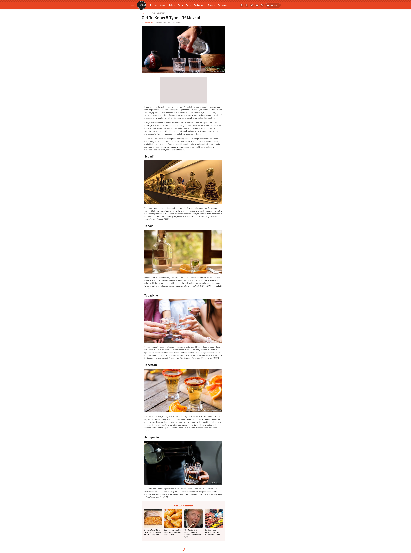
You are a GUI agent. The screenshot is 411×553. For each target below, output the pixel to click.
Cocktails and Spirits (157, 13)
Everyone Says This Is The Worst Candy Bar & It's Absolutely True (153, 532)
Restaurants (199, 5)
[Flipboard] (246, 5)
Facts (180, 5)
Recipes (153, 5)
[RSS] (262, 5)
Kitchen (171, 5)
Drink (188, 5)
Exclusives (222, 5)
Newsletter (274, 5)
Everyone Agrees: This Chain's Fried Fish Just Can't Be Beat (172, 532)
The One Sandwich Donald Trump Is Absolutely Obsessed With (192, 533)
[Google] (257, 5)
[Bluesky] (252, 5)
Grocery (211, 5)
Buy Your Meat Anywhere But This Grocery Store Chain (212, 532)
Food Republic (148, 22)
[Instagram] (241, 5)
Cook (162, 5)
